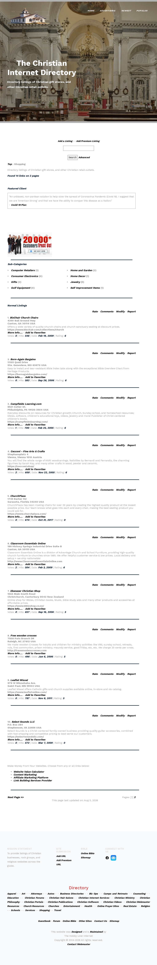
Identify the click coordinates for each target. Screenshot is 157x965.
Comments (106, 311)
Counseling (139, 893)
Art (23, 893)
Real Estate (129, 906)
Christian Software (87, 902)
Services (30, 910)
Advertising (107, 11)
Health (88, 906)
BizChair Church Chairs (24, 317)
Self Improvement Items (85, 287)
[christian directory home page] (28, 15)
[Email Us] (113, 857)
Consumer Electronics (24, 276)
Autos (51, 893)
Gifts (14, 282)
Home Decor (77, 276)
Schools (15, 910)
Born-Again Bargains (23, 359)
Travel (57, 910)
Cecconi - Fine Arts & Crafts (28, 451)
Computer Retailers (23, 270)
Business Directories (72, 893)
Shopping (44, 910)
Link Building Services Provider (32, 780)
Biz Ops (93, 893)
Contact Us (100, 921)
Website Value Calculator (28, 771)
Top (9, 164)
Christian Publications (60, 902)
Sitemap (114, 921)
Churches (53, 906)
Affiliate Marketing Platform (30, 777)
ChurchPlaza (17, 495)
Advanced (84, 157)
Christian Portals (33, 902)
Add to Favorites (35, 332)
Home (91, 11)
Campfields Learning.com (25, 403)
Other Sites (85, 921)
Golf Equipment (20, 287)
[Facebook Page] (107, 857)
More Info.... (15, 332)
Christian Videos (112, 902)
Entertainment (71, 906)
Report (131, 311)
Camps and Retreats (115, 893)
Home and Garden (81, 270)
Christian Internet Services (93, 897)
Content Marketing (24, 774)
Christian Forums (34, 897)
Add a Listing (65, 141)
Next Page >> (16, 797)
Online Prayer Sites (108, 906)
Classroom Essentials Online (27, 543)
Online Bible (69, 921)
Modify (120, 311)
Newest (126, 11)
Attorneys (36, 893)
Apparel (11, 893)
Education (13, 897)
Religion (145, 906)
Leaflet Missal (19, 680)
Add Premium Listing (87, 141)
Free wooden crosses (23, 635)
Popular (141, 11)
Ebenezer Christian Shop (25, 590)
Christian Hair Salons (61, 897)
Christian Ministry (124, 897)
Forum (56, 921)
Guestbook (44, 921)
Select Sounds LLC (23, 721)
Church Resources (33, 906)
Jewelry (75, 282)
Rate (95, 311)
